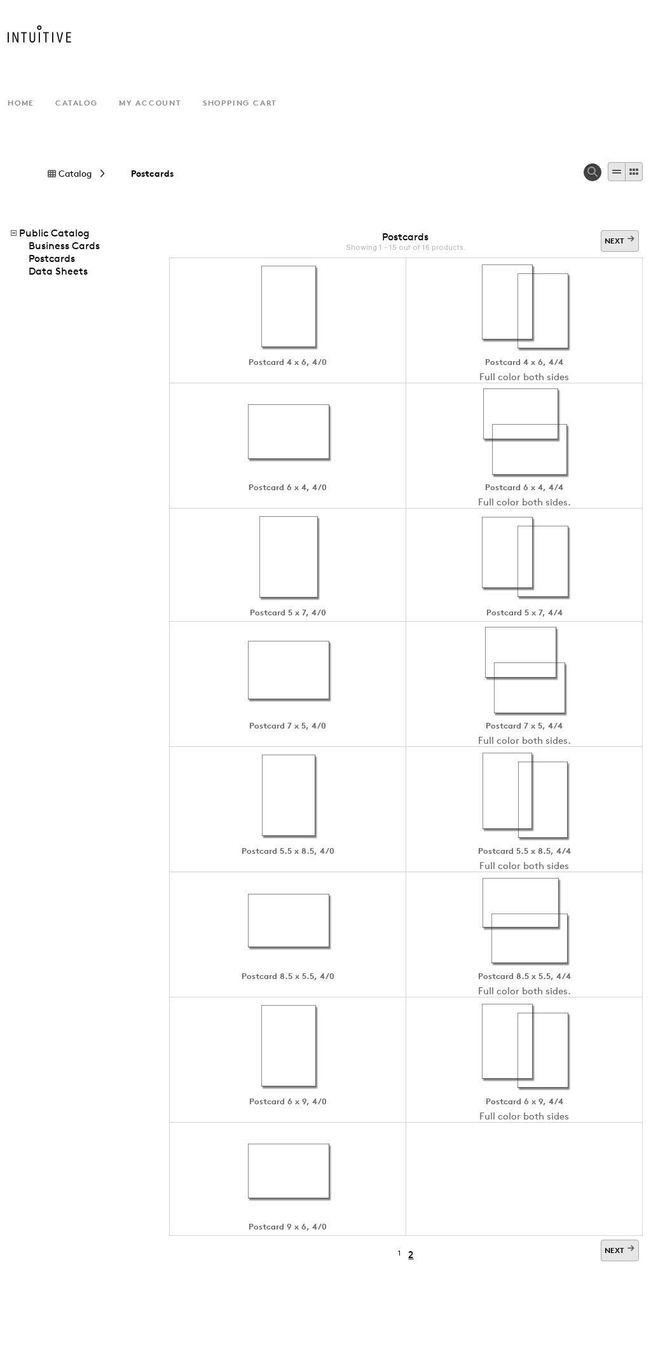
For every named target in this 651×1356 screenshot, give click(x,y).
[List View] (617, 171)
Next (614, 240)
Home (21, 102)
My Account (150, 102)
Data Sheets (58, 270)
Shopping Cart (240, 102)
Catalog (76, 102)
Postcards (152, 173)
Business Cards (64, 245)
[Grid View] (634, 171)
